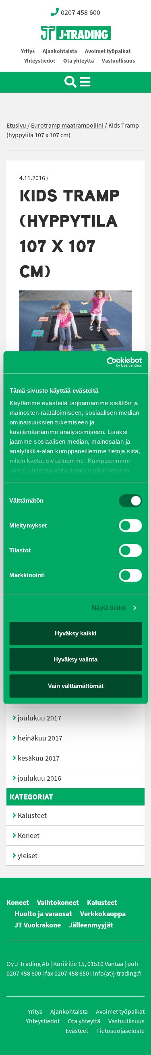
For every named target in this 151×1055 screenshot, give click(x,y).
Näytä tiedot (109, 607)
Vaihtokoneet (58, 902)
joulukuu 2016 (39, 778)
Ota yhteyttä (78, 61)
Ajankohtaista (60, 51)
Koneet (28, 835)
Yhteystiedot (39, 61)
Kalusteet (32, 815)
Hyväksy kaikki (75, 633)
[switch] (130, 525)
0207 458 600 (80, 12)
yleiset (27, 855)
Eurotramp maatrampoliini (67, 125)
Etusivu (16, 125)
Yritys (28, 51)
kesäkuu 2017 (39, 758)
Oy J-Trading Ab (60, 51)
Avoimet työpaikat (107, 51)
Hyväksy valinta (75, 659)
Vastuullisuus (118, 61)
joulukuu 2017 (39, 718)
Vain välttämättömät (75, 685)
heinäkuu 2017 (40, 738)
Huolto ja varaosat (43, 914)
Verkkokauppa (103, 914)
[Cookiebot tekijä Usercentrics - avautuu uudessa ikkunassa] (107, 362)
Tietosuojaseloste (120, 1031)
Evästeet (77, 1031)
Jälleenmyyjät (91, 925)
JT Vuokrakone (37, 925)
